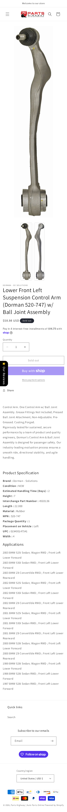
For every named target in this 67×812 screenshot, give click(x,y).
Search (11, 717)
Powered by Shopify (54, 805)
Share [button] (10, 390)
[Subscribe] (52, 741)
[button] (7, 14)
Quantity (7, 339)
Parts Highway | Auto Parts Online (27, 805)
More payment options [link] (33, 379)
